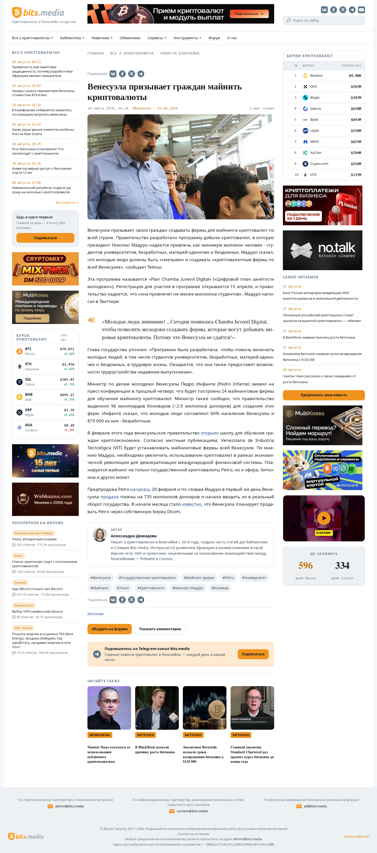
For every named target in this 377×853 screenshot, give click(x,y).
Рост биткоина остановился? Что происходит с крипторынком (38, 151)
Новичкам (102, 37)
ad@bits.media (315, 806)
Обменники (130, 37)
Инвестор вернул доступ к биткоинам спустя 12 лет (41, 171)
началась (140, 489)
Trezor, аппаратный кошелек (34, 539)
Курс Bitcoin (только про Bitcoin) (37, 589)
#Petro (228, 577)
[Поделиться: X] (131, 73)
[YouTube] (361, 9)
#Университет (254, 577)
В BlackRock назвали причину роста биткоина (155, 749)
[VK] (324, 9)
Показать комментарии (160, 629)
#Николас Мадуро (188, 588)
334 (342, 565)
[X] (342, 9)
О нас (232, 37)
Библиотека (72, 37)
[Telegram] (352, 9)
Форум (214, 37)
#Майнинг (100, 588)
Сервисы (156, 37)
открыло (210, 433)
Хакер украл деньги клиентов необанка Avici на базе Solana (43, 132)
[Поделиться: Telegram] (140, 73)
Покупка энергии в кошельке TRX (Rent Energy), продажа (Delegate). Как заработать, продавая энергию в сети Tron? (42, 640)
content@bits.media (192, 811)
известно (192, 504)
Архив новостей (356, 836)
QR (271, 844)
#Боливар (220, 588)
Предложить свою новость (324, 395)
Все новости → (67, 202)
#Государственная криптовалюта (147, 577)
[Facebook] (333, 9)
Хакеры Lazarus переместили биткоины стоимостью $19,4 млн (43, 93)
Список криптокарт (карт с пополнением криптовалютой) (44, 564)
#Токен (123, 588)
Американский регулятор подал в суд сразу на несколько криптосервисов (41, 190)
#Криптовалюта (150, 588)
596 (306, 565)
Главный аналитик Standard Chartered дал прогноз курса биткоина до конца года (252, 754)
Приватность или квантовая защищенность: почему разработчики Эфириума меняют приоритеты (42, 71)
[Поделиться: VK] (113, 73)
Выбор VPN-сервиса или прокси (37, 612)
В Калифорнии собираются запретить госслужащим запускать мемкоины (42, 112)
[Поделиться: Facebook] (122, 73)
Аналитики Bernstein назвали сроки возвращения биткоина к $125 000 (203, 754)
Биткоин (145, 735)
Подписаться (45, 238)
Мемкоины (100, 735)
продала (110, 497)
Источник (95, 614)
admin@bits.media (69, 806)
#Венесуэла (101, 577)
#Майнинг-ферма (199, 577)
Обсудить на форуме (110, 629)
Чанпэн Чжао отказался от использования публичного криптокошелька (109, 754)
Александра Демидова (134, 535)
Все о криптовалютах (32, 37)
